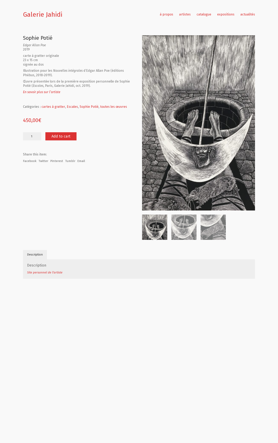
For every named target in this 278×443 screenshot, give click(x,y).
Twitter (43, 161)
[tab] (35, 254)
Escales (72, 107)
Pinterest (56, 161)
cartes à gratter (53, 107)
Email (81, 161)
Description (35, 254)
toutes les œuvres (113, 107)
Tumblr (70, 161)
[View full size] (147, 41)
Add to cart (60, 136)
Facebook (29, 161)
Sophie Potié (89, 107)
